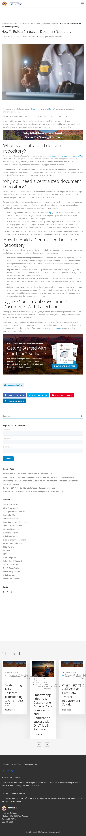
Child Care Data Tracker (12, 525)
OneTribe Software (10, 504)
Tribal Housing (9, 575)
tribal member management (14, 540)
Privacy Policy (16, 764)
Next (47, 744)
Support (6, 764)
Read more (9, 710)
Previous (39, 744)
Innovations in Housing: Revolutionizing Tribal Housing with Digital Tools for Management (38, 477)
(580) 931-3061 (7, 822)
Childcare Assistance (11, 518)
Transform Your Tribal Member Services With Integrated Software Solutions (33, 491)
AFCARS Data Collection (12, 543)
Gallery (37, 764)
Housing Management (12, 529)
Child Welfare (8, 547)
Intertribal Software (9, 23)
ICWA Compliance (10, 557)
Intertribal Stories (26, 23)
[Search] (82, 416)
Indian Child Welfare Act (12, 561)
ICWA (5, 554)
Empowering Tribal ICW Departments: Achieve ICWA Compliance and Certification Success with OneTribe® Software (42, 712)
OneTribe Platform (10, 564)
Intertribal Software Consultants (16, 522)
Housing (6, 550)
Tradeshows (28, 764)
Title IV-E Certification (11, 568)
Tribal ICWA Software (11, 579)
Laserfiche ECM (9, 515)
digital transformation (12, 508)
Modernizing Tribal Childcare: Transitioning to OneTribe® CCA (27, 474)
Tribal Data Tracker (10, 536)
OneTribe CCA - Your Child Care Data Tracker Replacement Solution (29, 488)
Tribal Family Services (11, 571)
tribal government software (47, 23)
